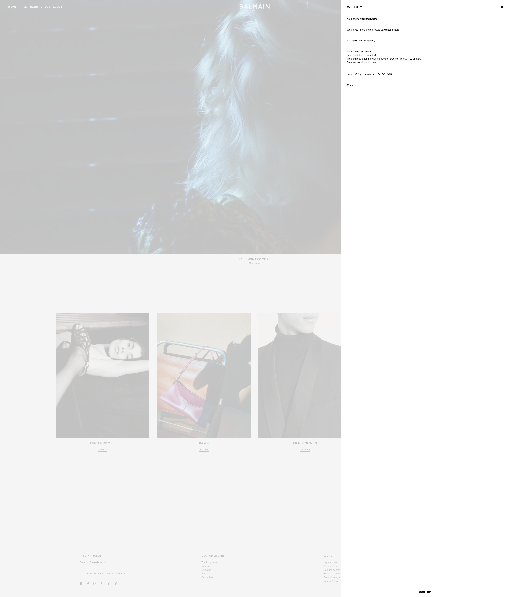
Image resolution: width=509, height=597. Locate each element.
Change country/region (360, 40)
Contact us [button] (352, 85)
